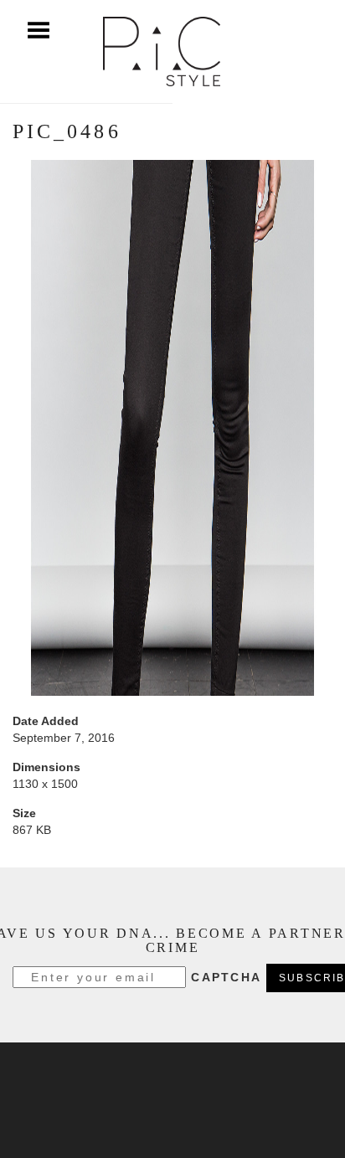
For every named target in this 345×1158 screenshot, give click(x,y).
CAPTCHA (226, 977)
